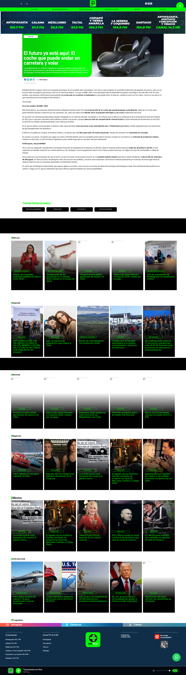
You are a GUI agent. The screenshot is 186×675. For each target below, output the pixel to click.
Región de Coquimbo (22, 271)
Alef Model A (81, 209)
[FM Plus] (21, 5)
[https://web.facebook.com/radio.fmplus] (67, 625)
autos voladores (106, 209)
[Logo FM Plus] (93, 3)
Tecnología (58, 209)
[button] (3, 23)
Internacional (21, 593)
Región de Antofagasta (156, 271)
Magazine (30, 36)
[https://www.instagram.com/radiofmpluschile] (7, 625)
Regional (120, 337)
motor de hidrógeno (33, 209)
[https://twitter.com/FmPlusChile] (130, 625)
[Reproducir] (180, 6)
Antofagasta (153, 337)
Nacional (88, 271)
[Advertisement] (93, 224)
